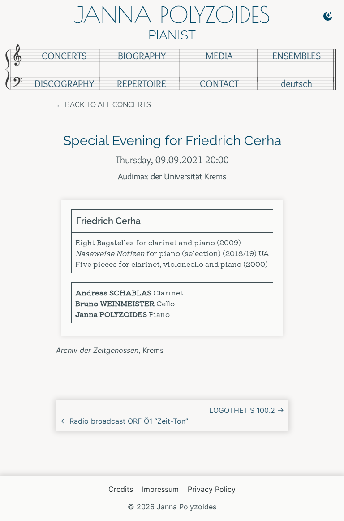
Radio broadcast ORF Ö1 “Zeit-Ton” (124, 421)
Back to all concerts (108, 104)
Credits (120, 489)
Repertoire (141, 84)
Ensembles (296, 56)
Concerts (64, 56)
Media (219, 56)
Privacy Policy (212, 489)
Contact (219, 84)
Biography (142, 56)
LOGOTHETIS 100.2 (246, 410)
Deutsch (296, 84)
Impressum (160, 489)
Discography (64, 84)
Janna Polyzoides (172, 14)
